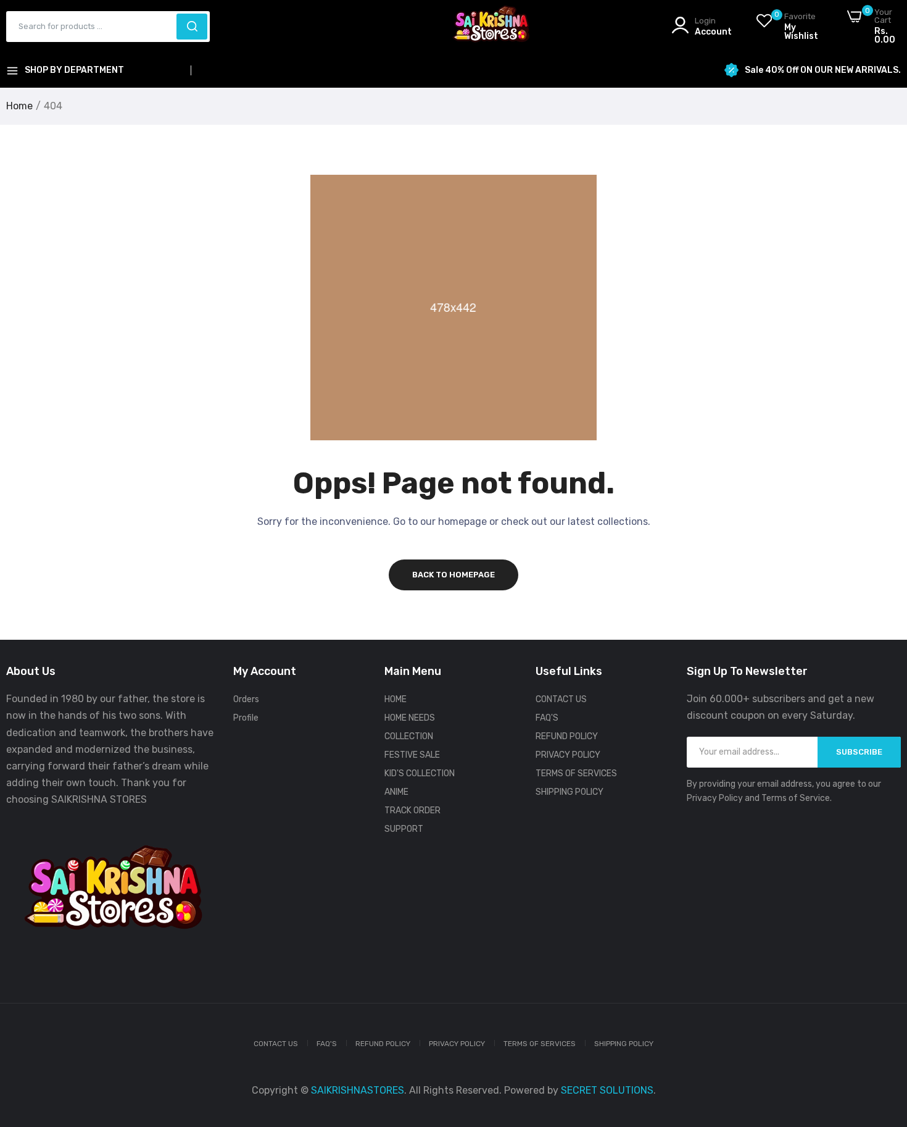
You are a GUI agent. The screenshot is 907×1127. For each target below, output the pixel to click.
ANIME (396, 792)
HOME (395, 699)
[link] (882, 1037)
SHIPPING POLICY (569, 792)
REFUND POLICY (567, 736)
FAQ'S (547, 718)
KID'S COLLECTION (419, 773)
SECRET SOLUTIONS (607, 1090)
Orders (246, 699)
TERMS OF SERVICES (576, 773)
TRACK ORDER (412, 810)
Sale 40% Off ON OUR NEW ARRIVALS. (823, 70)
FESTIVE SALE (412, 755)
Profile (246, 718)
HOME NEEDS (409, 718)
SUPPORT (403, 829)
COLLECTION (408, 736)
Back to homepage (453, 574)
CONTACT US (561, 699)
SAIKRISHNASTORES (357, 1090)
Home (19, 106)
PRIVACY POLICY (568, 755)
